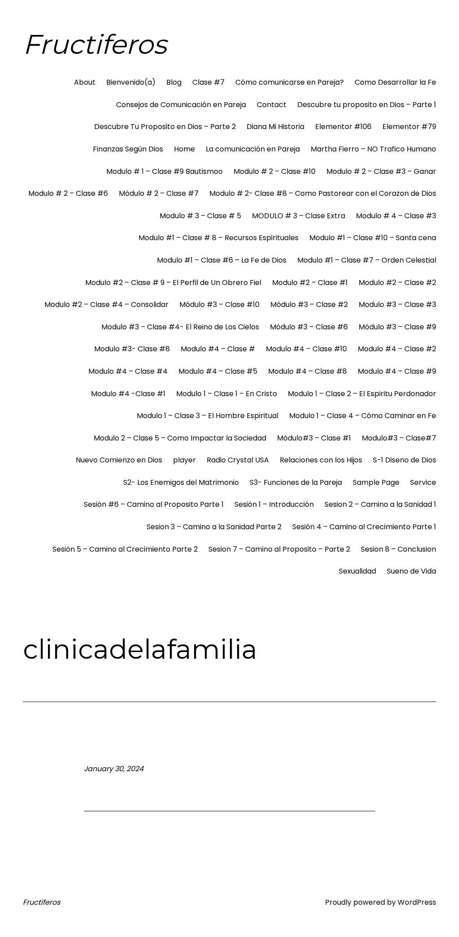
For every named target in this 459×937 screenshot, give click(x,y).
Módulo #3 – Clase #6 (309, 327)
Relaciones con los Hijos (321, 460)
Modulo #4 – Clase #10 (306, 349)
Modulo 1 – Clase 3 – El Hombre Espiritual (207, 415)
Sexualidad (357, 571)
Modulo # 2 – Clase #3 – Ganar (381, 171)
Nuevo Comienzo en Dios (119, 460)
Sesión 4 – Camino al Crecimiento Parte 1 (364, 527)
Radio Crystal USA (238, 460)
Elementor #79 (409, 126)
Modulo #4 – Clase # (218, 349)
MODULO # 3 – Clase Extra (298, 216)
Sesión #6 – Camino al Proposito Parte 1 (154, 504)
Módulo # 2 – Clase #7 (159, 193)
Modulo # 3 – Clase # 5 (200, 216)
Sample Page (376, 482)
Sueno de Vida (411, 571)
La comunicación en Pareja (253, 149)
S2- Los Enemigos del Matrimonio (181, 482)
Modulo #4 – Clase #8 (307, 371)
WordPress (417, 902)
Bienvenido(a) (131, 82)
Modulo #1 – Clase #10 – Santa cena (372, 238)
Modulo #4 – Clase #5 (217, 371)
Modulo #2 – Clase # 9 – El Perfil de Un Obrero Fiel (173, 282)
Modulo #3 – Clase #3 (397, 304)
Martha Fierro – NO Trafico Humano (373, 149)
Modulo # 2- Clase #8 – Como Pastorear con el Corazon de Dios (322, 193)
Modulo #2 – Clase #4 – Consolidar (106, 304)
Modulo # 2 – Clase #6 (68, 193)
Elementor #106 (343, 126)
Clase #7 (208, 82)
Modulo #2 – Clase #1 (310, 282)
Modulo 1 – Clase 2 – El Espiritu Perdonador (362, 394)
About (84, 82)
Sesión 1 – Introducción (274, 504)
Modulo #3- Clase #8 (132, 349)
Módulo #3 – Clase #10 (219, 304)
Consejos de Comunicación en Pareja (181, 104)
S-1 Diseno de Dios (404, 460)
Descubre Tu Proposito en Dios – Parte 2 (165, 126)
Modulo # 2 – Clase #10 (275, 171)
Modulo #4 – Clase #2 (397, 349)
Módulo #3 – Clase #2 (309, 304)
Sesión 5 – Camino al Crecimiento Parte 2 (125, 549)
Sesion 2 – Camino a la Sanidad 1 (380, 504)
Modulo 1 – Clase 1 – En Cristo (226, 394)
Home (184, 149)
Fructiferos (94, 44)
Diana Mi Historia (275, 126)
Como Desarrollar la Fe (395, 82)
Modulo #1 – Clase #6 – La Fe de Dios (221, 260)
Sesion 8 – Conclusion (398, 549)
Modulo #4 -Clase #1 (128, 394)
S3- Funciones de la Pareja (296, 482)
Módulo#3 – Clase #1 (314, 438)
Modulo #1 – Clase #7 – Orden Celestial (366, 260)
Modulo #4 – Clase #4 (128, 371)
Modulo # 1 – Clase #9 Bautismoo (164, 171)
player (184, 460)
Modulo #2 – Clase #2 (397, 282)
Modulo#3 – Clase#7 (399, 438)
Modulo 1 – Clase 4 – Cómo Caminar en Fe (362, 415)
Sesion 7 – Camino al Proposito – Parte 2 (279, 549)
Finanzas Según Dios (128, 149)
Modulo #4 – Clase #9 (397, 371)
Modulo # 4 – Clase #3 (396, 216)
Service (423, 482)
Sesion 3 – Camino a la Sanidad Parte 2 (214, 527)
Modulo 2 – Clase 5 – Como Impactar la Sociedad (180, 438)
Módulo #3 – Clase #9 (397, 327)
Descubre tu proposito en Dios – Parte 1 (366, 104)
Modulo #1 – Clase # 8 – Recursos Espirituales (219, 238)
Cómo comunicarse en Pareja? (289, 82)
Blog (174, 82)
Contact (271, 104)
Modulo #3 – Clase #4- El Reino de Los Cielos (180, 327)
